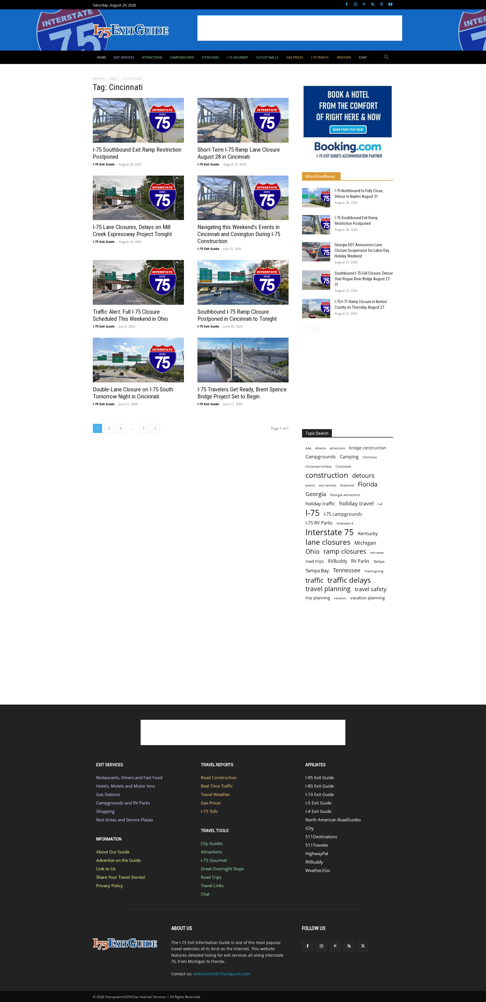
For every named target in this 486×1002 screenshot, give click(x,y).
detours (363, 475)
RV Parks (360, 561)
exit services (327, 485)
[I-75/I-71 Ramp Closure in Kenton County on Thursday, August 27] (316, 308)
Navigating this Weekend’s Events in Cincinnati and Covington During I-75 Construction (238, 234)
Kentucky (368, 533)
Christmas (370, 457)
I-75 (312, 513)
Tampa (379, 561)
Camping (349, 457)
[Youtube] (390, 5)
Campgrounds (320, 457)
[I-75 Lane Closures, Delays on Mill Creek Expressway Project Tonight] (138, 198)
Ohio (312, 551)
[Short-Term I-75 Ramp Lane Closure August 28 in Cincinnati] (243, 120)
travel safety (370, 589)
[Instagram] (355, 5)
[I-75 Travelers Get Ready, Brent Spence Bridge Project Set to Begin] (243, 360)
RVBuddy (337, 561)
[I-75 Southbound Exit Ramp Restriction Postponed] (138, 120)
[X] (381, 5)
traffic (314, 580)
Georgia (315, 494)
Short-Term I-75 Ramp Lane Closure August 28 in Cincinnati (238, 153)
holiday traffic (320, 503)
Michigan (365, 543)
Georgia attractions (345, 494)
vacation (340, 598)
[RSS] (373, 5)
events (310, 485)
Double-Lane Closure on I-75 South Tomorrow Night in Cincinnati (133, 393)
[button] (386, 57)
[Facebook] (347, 5)
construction (326, 475)
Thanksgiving (373, 571)
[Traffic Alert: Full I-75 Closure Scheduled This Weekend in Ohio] (138, 282)
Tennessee (346, 570)
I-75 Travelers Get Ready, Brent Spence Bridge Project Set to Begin (242, 393)
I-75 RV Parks (319, 523)
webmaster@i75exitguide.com (222, 973)
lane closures (327, 542)
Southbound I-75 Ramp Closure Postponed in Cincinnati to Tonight (237, 315)
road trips (314, 561)
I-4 (380, 503)
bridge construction (367, 447)
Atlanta (320, 448)
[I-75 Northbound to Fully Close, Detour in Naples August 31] (316, 197)
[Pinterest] (364, 5)
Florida (367, 484)
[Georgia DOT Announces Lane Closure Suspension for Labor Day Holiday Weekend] (316, 251)
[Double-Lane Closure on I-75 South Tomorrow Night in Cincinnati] (138, 360)
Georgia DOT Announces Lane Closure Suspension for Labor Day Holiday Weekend (362, 250)
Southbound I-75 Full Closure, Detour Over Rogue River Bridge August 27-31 (364, 279)
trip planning (317, 597)
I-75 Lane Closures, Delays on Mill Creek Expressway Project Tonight (132, 230)
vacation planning (367, 597)
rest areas (377, 552)
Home (98, 78)
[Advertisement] (299, 28)
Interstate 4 (345, 523)
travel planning (328, 589)
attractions (337, 448)
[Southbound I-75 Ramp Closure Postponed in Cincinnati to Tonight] (243, 282)
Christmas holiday (318, 466)
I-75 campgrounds (343, 514)
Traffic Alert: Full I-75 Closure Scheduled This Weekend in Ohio (130, 315)
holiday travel (356, 503)
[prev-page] (305, 329)
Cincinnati (343, 466)
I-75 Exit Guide (104, 164)
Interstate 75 (329, 532)
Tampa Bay (317, 570)
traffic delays (349, 580)
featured (347, 485)
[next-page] (155, 428)
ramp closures (344, 551)
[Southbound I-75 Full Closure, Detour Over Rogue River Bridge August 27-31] (316, 280)
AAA (308, 448)
